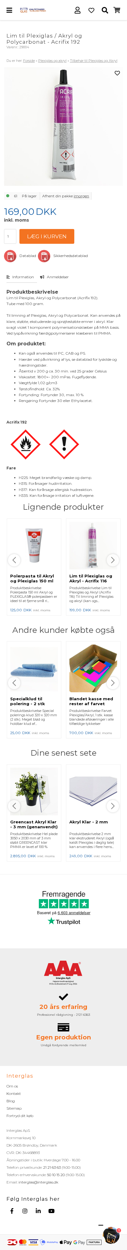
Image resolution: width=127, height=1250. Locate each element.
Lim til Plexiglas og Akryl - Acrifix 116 (90, 578)
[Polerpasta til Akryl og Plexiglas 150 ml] (34, 546)
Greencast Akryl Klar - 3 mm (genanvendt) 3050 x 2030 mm (34, 826)
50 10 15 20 (56, 1174)
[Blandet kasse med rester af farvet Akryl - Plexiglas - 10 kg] (93, 669)
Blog (10, 1101)
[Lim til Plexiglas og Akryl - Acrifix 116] (93, 546)
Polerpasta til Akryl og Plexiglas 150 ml (32, 578)
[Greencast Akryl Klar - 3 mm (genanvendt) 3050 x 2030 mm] (34, 792)
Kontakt (13, 1093)
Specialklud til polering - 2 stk (27, 701)
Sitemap (14, 1108)
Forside (29, 60)
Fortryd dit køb (19, 1115)
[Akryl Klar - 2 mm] (93, 792)
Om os (12, 1086)
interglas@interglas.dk (38, 1182)
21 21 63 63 (52, 1167)
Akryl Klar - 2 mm (88, 821)
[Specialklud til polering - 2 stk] (34, 669)
